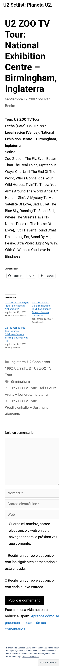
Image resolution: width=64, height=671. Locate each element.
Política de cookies (30, 657)
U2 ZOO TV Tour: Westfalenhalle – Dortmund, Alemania (27, 407)
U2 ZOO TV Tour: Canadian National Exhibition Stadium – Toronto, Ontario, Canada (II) (42, 309)
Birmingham (20, 381)
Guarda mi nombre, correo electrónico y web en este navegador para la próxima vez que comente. (33, 534)
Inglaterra (18, 362)
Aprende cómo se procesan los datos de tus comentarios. (32, 622)
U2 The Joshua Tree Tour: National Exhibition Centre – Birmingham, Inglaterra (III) (16, 334)
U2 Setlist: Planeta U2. (27, 5)
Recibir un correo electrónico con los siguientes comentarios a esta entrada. (31, 562)
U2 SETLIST (23, 368)
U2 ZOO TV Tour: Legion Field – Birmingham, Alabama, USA (17, 305)
